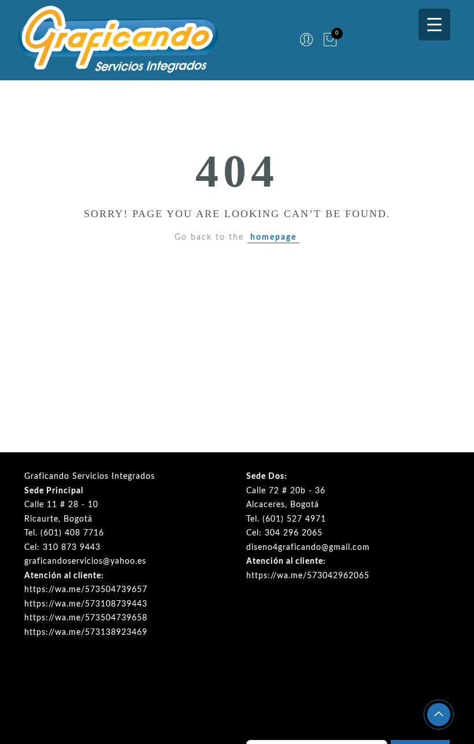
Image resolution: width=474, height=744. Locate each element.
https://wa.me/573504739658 (85, 618)
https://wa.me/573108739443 (85, 604)
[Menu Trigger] (434, 24)
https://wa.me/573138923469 (85, 632)
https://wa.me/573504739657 (85, 590)
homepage (273, 237)
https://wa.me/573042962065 (307, 576)
